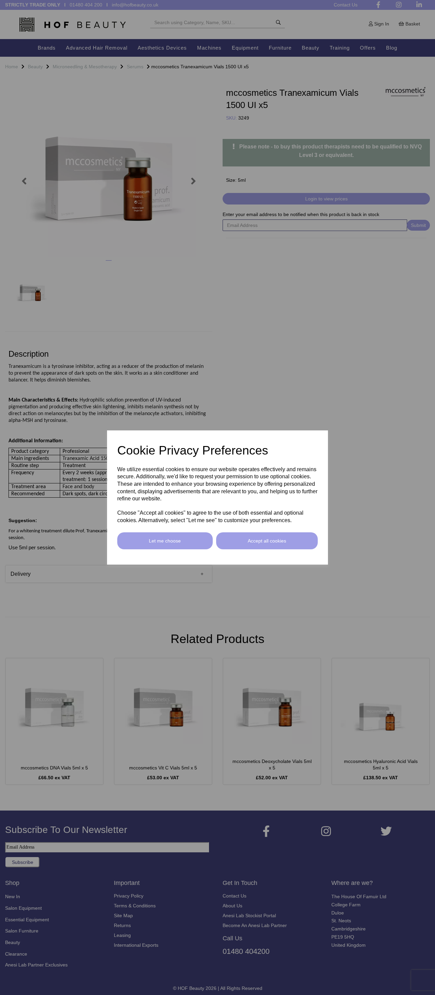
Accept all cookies (267, 541)
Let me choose (165, 541)
